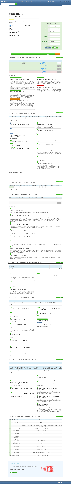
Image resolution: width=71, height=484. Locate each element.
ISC (36, 54)
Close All (57, 54)
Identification (19, 54)
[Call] (15, 472)
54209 (50, 66)
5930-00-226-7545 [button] (55, 175)
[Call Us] (56, 57)
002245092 (16, 117)
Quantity (45, 36)
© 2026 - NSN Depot (66, 482)
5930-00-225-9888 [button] (41, 175)
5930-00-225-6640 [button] (34, 175)
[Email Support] (58, 57)
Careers (44, 1)
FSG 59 (10, 25)
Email (46, 31)
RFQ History (28, 1)
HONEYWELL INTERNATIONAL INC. (43, 63)
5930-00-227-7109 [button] (19, 177)
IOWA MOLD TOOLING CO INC (44, 66)
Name (46, 26)
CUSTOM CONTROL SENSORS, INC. (44, 69)
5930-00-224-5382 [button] (12, 175)
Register (61, 1)
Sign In (57, 1)
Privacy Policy (20, 482)
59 (9, 117)
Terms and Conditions (13, 482)
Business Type (44, 41)
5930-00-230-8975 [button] (55, 177)
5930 (12, 117)
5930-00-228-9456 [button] (41, 177)
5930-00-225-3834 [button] (26, 175)
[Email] (11, 472)
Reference (45, 38)
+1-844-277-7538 (52, 1)
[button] (22, 1)
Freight (41, 54)
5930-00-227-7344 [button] (26, 177)
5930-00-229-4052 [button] (48, 177)
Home (32, 1)
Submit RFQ (61, 57)
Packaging (47, 54)
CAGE (30, 54)
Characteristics (52, 54)
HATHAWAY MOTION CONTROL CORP (43, 72)
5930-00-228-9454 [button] (34, 177)
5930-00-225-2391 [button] (19, 175)
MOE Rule (25, 54)
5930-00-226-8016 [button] (12, 177)
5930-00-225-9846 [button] (48, 175)
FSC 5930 (15, 25)
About (35, 1)
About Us (7, 482)
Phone (46, 33)
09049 (53, 202)
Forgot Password (66, 1)
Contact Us (39, 1)
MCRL (14, 54)
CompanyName (44, 28)
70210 (52, 63)
